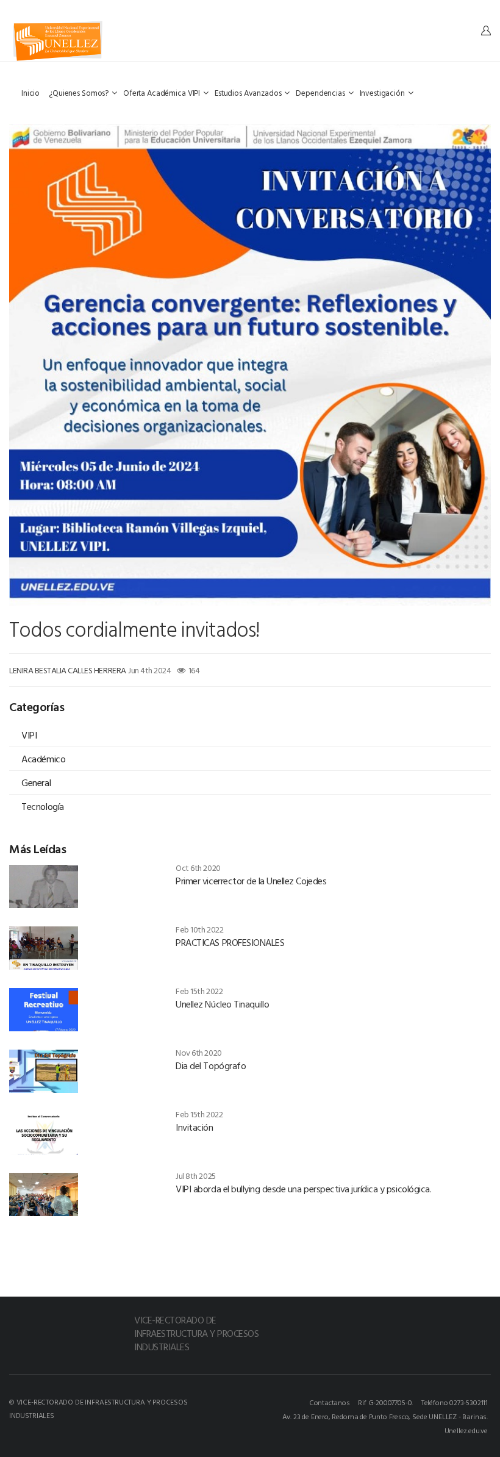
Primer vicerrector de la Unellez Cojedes (251, 880)
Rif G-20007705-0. (385, 1402)
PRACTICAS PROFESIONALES (230, 942)
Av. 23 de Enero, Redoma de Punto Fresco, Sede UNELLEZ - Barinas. (385, 1416)
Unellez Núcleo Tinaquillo (222, 1004)
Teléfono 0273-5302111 (454, 1402)
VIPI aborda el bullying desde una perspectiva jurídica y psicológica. (303, 1188)
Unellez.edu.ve (466, 1430)
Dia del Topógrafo (211, 1065)
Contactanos (329, 1402)
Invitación (194, 1127)
